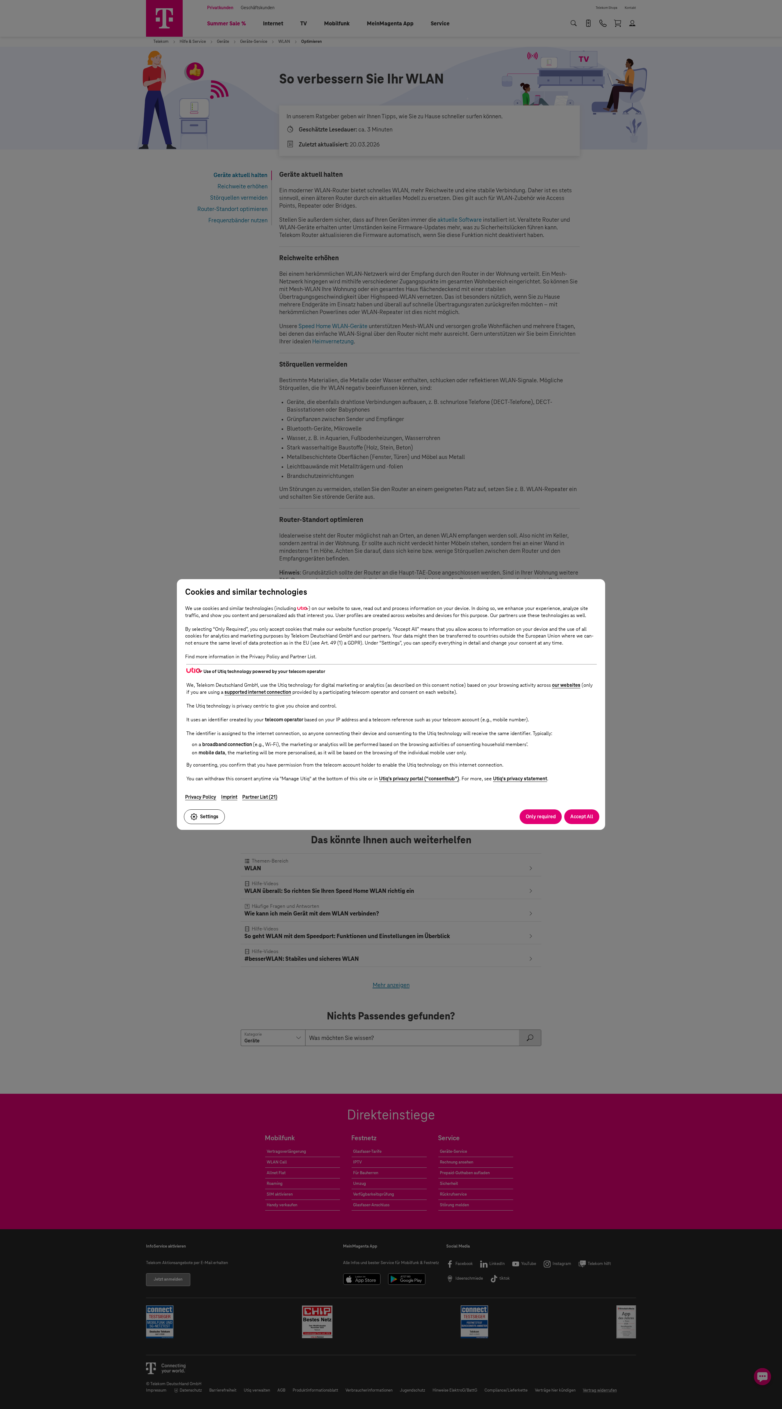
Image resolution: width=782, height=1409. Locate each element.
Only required (541, 816)
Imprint (229, 797)
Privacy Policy (200, 797)
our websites (566, 685)
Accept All (581, 816)
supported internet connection (258, 692)
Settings (209, 816)
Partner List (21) (259, 797)
